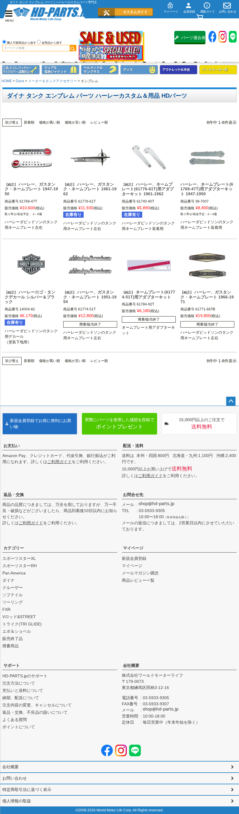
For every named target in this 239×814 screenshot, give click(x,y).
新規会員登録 (134, 558)
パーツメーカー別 (218, 69)
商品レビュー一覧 (138, 580)
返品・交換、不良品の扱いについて (35, 712)
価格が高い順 (49, 122)
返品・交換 (13, 494)
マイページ (133, 548)
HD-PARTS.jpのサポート (25, 676)
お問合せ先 (133, 494)
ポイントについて (18, 727)
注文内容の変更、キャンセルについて (37, 705)
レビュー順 (99, 122)
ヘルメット (99, 69)
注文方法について (18, 683)
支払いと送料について (22, 690)
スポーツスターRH (19, 565)
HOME (6, 81)
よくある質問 (14, 719)
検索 (73, 48)
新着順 (29, 122)
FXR (6, 609)
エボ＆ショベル (16, 631)
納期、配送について (20, 697)
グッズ (139, 69)
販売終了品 (12, 638)
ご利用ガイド (59, 461)
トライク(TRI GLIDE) (22, 624)
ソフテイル (12, 595)
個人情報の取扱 (16, 801)
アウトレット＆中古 (178, 69)
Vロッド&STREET (19, 616)
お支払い (11, 445)
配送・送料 (133, 445)
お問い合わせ (14, 778)
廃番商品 (10, 646)
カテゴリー (13, 548)
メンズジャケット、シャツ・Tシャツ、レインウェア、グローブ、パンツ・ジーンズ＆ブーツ (60, 69)
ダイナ (8, 580)
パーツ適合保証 (193, 39)
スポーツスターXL (19, 558)
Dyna (20, 81)
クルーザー (12, 587)
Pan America (14, 573)
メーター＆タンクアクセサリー (52, 81)
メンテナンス (20, 69)
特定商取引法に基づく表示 (26, 789)
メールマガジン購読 (140, 573)
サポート (11, 665)
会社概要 (131, 665)
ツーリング (12, 602)
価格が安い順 (75, 122)
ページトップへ (231, 401)
